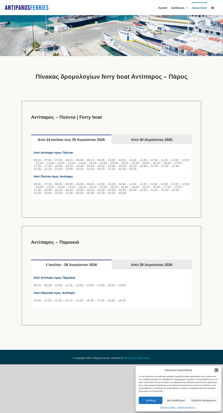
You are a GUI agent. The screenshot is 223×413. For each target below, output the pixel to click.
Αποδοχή (151, 400)
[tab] (71, 139)
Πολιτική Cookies (167, 407)
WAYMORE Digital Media (137, 358)
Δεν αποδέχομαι (176, 400)
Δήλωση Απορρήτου (186, 407)
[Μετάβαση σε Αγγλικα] (212, 7)
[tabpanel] (111, 172)
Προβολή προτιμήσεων (203, 400)
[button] (216, 370)
